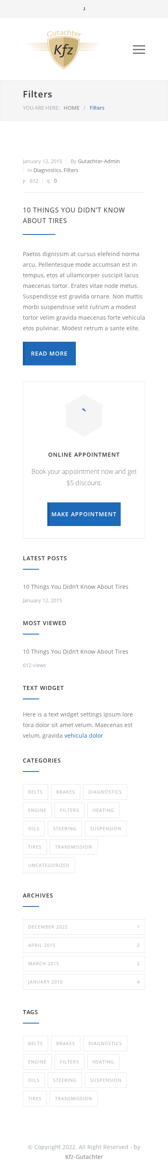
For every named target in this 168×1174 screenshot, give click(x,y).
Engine (37, 810)
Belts (35, 792)
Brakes (65, 792)
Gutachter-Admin (99, 161)
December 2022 (84, 927)
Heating (103, 810)
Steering (65, 828)
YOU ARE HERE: (41, 107)
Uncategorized (49, 865)
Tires (35, 847)
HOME (72, 107)
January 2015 (84, 982)
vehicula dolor (83, 735)
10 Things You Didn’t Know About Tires (75, 586)
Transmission (73, 847)
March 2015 (84, 963)
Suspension (106, 828)
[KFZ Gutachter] (78, 49)
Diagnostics (47, 170)
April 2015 (84, 945)
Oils (34, 828)
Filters (71, 170)
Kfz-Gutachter (84, 1157)
